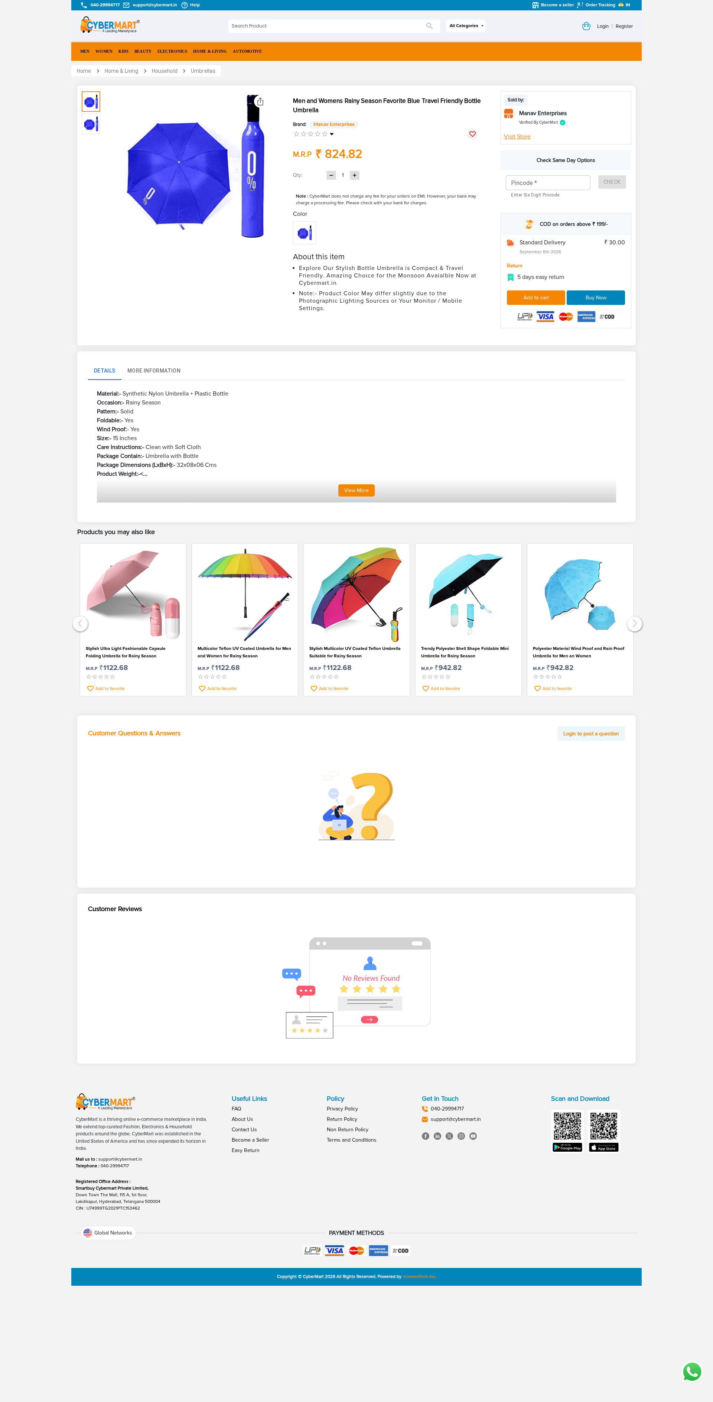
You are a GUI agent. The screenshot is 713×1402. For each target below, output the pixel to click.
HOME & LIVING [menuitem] (210, 51)
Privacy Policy (342, 1109)
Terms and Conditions (352, 1140)
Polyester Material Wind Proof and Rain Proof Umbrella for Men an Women (578, 652)
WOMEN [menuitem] (104, 51)
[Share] (260, 101)
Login (603, 26)
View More (356, 490)
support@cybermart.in (120, 1159)
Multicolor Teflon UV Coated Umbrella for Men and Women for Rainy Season (244, 652)
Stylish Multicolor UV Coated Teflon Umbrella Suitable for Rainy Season (355, 652)
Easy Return (246, 1150)
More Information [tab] (153, 371)
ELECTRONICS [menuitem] (172, 51)
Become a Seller (250, 1140)
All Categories (464, 26)
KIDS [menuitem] (123, 51)
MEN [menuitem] (84, 51)
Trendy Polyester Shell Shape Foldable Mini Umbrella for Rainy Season (465, 652)
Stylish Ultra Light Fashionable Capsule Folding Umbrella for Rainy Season (126, 652)
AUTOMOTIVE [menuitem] (247, 51)
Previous (79, 622)
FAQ (236, 1109)
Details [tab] (104, 371)
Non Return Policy (347, 1129)
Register (624, 26)
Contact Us (244, 1129)
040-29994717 (115, 1166)
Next (633, 622)
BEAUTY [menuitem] (143, 51)
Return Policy (342, 1119)
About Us (242, 1119)
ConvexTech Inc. (419, 1276)
